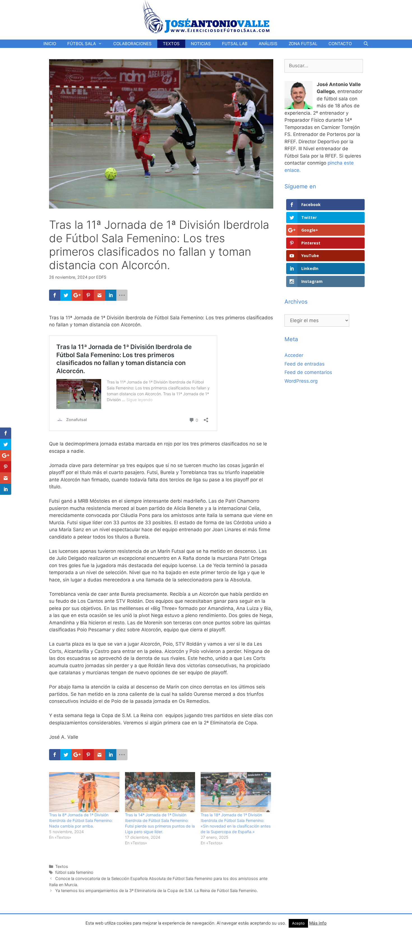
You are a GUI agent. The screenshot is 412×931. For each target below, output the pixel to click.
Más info (318, 923)
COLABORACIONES (132, 43)
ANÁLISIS (268, 43)
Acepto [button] (298, 923)
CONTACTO (340, 43)
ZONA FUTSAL (303, 43)
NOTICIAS (201, 43)
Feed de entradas (304, 364)
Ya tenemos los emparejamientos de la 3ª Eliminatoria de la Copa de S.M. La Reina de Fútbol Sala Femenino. (156, 890)
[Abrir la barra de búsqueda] (365, 44)
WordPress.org (301, 381)
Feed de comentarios (308, 372)
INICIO (49, 43)
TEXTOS (171, 43)
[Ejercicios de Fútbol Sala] (206, 16)
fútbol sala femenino (74, 872)
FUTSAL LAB (234, 43)
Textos (61, 866)
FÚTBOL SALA (81, 43)
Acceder (293, 355)
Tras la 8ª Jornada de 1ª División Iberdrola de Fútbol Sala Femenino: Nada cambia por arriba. (81, 820)
